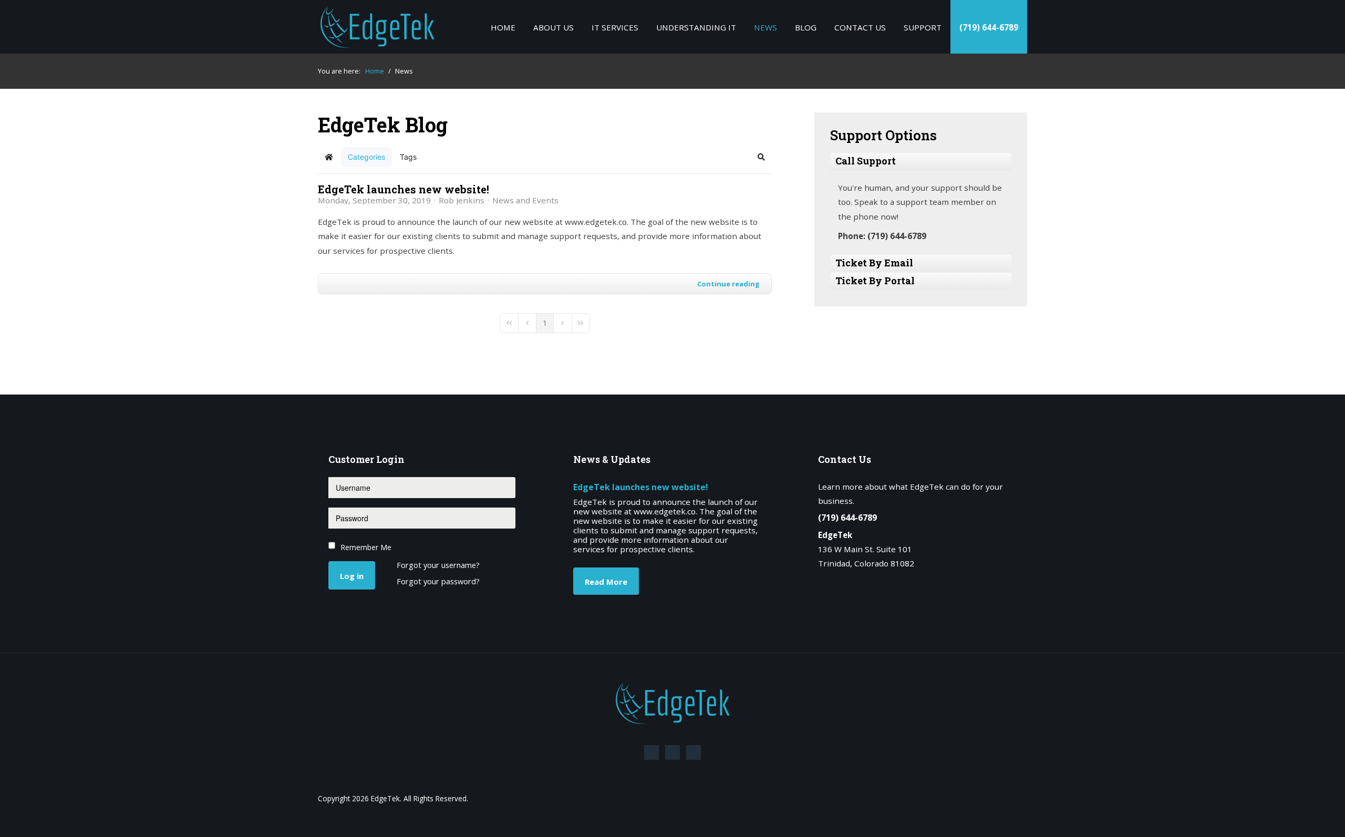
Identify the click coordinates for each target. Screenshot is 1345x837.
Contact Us (860, 27)
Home (503, 27)
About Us (553, 27)
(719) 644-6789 (988, 27)
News (765, 27)
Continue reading (728, 283)
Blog (805, 27)
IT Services (615, 27)
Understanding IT (696, 27)
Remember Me (365, 547)
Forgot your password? (438, 581)
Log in (352, 576)
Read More (606, 581)
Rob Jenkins (461, 200)
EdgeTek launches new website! (403, 189)
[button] (761, 157)
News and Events (525, 200)
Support (923, 27)
